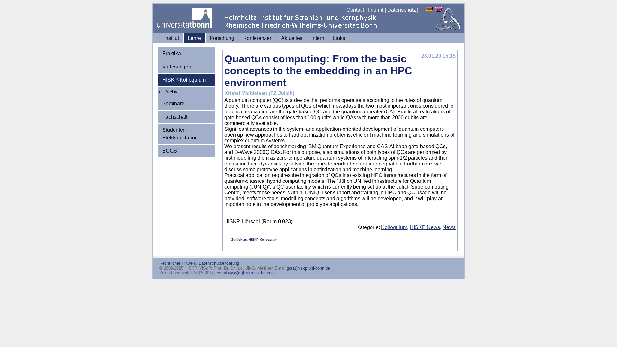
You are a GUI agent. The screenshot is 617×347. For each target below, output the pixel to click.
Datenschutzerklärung (219, 263)
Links (339, 38)
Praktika (171, 53)
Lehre (194, 38)
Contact (355, 10)
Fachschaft (174, 117)
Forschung (222, 38)
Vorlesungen (176, 66)
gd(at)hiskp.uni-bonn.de (308, 268)
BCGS (169, 151)
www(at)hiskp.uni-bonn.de (252, 273)
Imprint (375, 10)
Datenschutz (401, 10)
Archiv (171, 91)
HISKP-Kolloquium (184, 80)
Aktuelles (291, 38)
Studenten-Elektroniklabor (179, 133)
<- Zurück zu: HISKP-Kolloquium (252, 239)
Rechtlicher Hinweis (177, 263)
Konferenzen (258, 38)
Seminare (173, 103)
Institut (171, 38)
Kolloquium (394, 227)
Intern (317, 38)
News (449, 227)
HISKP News (425, 227)
